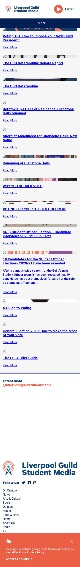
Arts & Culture (12, 498)
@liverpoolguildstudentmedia (27, 385)
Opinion (8, 506)
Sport (6, 502)
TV (4, 531)
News (6, 494)
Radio (6, 527)
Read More (10, 292)
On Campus (10, 490)
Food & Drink (11, 515)
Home (7, 519)
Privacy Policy (35, 552)
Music (7, 511)
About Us (9, 523)
